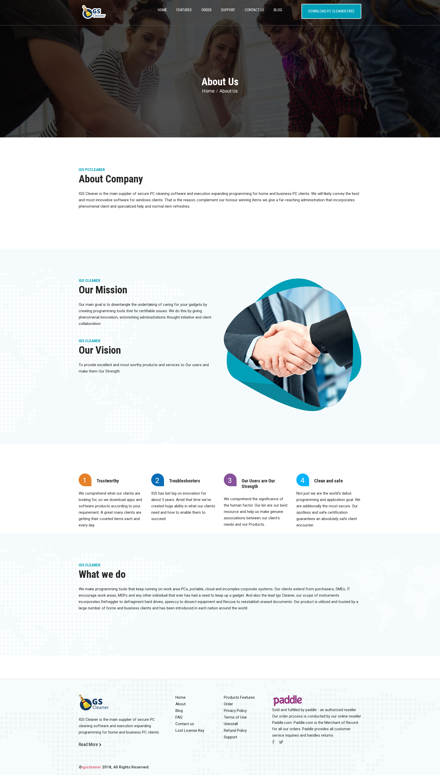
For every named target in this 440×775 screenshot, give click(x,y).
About (180, 704)
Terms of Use (235, 717)
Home (208, 91)
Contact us (184, 724)
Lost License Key (189, 730)
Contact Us (254, 10)
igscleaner (91, 767)
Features (184, 10)
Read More (89, 744)
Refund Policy (235, 730)
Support (228, 10)
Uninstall (231, 724)
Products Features (239, 697)
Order (206, 10)
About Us (228, 91)
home (162, 10)
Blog (278, 10)
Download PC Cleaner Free (331, 11)
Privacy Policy (235, 710)
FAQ (178, 717)
